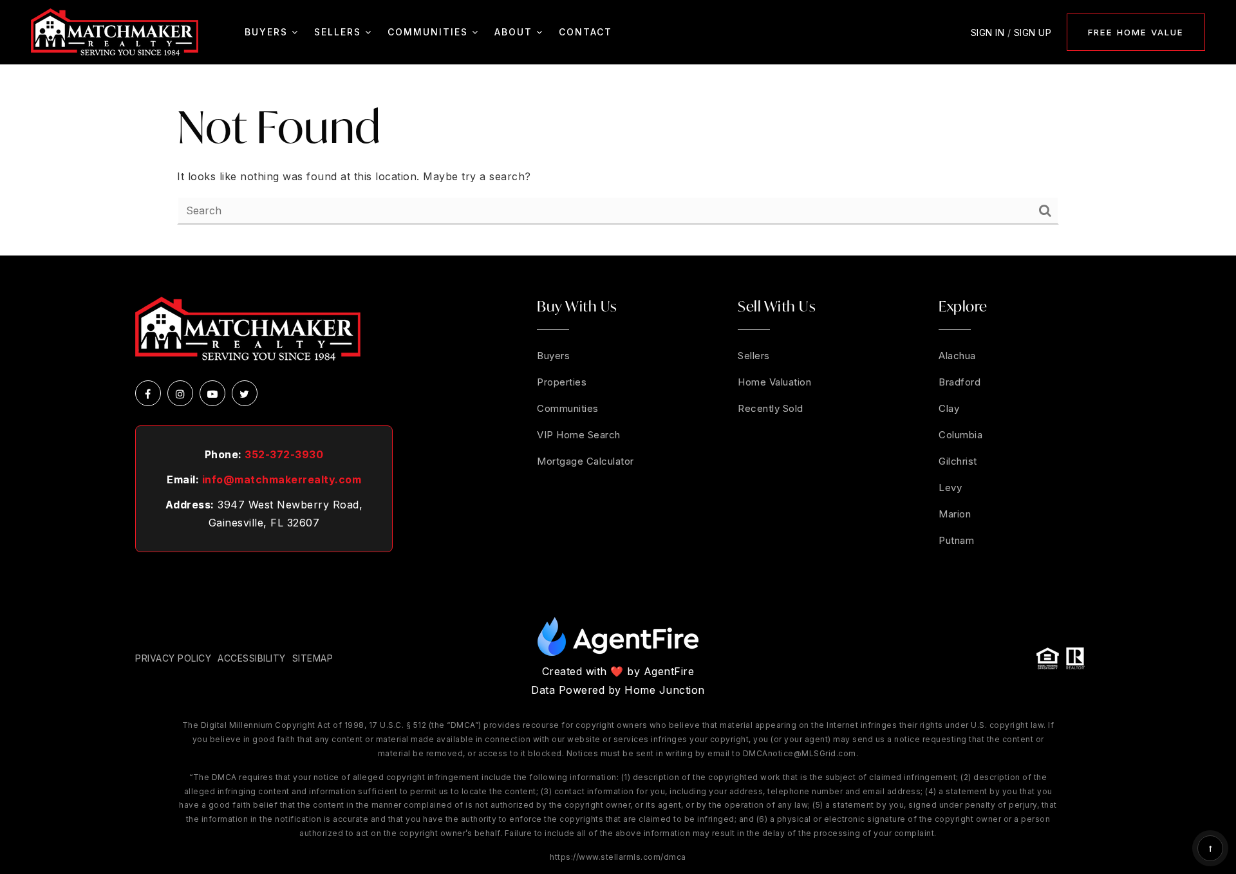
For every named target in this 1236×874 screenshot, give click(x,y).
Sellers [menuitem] (339, 31)
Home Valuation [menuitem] (774, 382)
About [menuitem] (515, 31)
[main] (618, 160)
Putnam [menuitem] (956, 540)
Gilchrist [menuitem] (958, 461)
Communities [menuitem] (430, 31)
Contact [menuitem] (585, 31)
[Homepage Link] (114, 30)
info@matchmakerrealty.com (282, 479)
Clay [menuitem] (949, 408)
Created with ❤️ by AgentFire (618, 671)
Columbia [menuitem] (960, 435)
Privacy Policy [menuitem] (173, 658)
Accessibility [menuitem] (252, 658)
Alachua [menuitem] (957, 355)
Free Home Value (1136, 32)
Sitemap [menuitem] (312, 658)
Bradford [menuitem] (959, 382)
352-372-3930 (284, 454)
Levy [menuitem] (950, 487)
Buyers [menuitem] (268, 31)
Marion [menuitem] (955, 514)
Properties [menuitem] (561, 382)
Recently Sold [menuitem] (770, 408)
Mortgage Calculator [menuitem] (585, 461)
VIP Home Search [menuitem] (579, 435)
